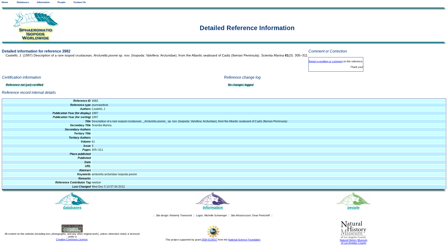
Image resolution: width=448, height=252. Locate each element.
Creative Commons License (72, 239)
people (353, 208)
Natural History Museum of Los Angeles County (353, 241)
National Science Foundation (244, 239)
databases (72, 208)
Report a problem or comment (326, 61)
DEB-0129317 (209, 239)
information (213, 208)
